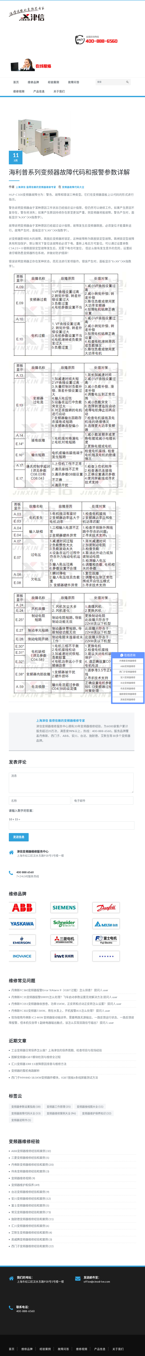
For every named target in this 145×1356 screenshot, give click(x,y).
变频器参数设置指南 (25, 1106)
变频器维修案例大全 (61, 1113)
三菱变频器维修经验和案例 (28, 1157)
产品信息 (39, 91)
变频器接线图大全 (90, 1106)
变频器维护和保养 (22, 1185)
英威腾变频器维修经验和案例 (29, 1239)
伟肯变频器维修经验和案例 (28, 1171)
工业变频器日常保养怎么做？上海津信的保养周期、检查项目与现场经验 (56, 1050)
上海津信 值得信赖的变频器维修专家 (36, 187)
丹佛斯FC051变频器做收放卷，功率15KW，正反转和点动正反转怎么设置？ (59, 1003)
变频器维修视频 (21, 1178)
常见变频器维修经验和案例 (28, 1212)
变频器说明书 (21, 1120)
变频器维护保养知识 (96, 1113)
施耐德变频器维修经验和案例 (29, 1219)
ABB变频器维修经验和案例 (28, 1151)
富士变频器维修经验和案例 (28, 1205)
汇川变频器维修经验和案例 (28, 1225)
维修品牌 (33, 82)
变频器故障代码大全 (73, 187)
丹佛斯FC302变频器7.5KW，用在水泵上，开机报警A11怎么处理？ (53, 1010)
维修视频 (19, 91)
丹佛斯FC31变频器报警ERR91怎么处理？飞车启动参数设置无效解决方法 (57, 997)
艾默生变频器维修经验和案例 (29, 1232)
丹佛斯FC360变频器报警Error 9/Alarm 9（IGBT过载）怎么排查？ (52, 990)
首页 (16, 82)
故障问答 (73, 82)
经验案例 (53, 82)
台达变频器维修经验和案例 (28, 1191)
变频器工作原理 (59, 1106)
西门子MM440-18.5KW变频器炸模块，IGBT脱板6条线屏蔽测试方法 (54, 1077)
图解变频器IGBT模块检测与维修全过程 (36, 1057)
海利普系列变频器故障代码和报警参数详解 (69, 172)
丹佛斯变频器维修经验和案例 (29, 1164)
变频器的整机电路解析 (25, 1070)
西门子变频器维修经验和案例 (29, 1246)
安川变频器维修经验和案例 (28, 1198)
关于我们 (59, 91)
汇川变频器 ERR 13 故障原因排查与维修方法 (38, 1064)
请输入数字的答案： (22, 810)
